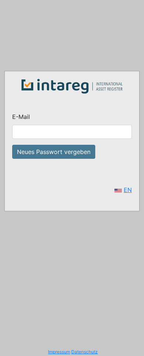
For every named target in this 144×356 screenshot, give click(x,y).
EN (128, 190)
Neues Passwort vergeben (53, 151)
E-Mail (21, 116)
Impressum (59, 352)
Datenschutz (84, 352)
